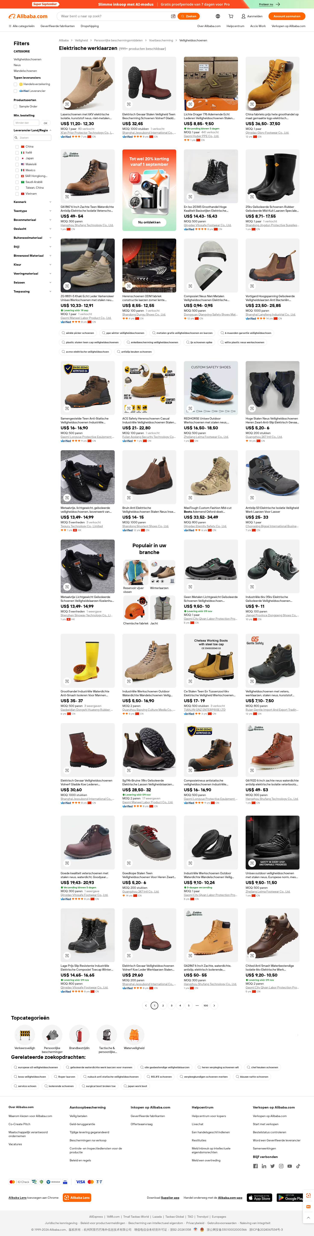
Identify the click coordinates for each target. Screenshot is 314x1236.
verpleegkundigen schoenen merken (206, 1076)
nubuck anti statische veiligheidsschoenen (113, 1076)
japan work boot (137, 1086)
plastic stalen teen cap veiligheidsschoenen (92, 342)
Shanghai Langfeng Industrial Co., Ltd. (271, 314)
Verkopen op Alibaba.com (270, 1116)
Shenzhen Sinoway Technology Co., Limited (88, 615)
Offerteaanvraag (142, 1124)
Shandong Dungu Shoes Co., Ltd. (144, 314)
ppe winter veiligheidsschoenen (125, 332)
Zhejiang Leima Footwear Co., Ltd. (206, 437)
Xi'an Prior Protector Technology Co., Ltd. (88, 132)
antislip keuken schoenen (136, 351)
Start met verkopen (266, 1124)
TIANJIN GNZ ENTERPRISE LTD (205, 709)
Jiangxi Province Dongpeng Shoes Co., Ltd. (273, 615)
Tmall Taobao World (136, 1216)
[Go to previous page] (146, 1005)
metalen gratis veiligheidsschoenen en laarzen (185, 332)
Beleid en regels (80, 1160)
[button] (173, 16)
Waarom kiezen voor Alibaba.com (30, 1116)
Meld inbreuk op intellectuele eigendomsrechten (211, 1150)
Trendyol (202, 1216)
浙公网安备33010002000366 (227, 1229)
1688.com (113, 1216)
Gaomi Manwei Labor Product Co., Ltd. (86, 318)
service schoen (27, 1086)
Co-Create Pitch (19, 1124)
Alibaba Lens (17, 1197)
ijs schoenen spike (201, 342)
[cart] (232, 17)
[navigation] (32, 523)
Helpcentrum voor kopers (209, 1116)
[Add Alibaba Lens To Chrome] (77, 1197)
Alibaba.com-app (230, 1197)
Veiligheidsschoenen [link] (193, 40)
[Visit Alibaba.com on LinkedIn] (264, 1166)
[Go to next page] (214, 1005)
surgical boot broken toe (101, 1086)
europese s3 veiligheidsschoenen (38, 1067)
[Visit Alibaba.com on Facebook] (255, 1166)
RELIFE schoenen (161, 1076)
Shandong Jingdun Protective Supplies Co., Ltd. (273, 225)
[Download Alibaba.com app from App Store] (259, 1197)
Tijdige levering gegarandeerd (89, 1132)
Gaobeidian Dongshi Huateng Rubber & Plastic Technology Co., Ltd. (88, 709)
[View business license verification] (196, 1229)
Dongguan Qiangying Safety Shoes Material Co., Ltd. (211, 314)
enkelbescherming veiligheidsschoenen (154, 342)
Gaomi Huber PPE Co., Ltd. (201, 136)
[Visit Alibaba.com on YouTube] (289, 1166)
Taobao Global (174, 1216)
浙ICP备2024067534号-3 (266, 1229)
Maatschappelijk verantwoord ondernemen (28, 1134)
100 (206, 1005)
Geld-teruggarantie (82, 1124)
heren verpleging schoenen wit (220, 1067)
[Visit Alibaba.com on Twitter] (272, 1166)
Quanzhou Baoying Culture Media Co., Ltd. (149, 709)
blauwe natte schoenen (254, 1076)
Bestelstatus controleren (269, 1132)
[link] (308, 1195)
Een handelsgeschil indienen (211, 1132)
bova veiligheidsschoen (32, 1076)
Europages (219, 1216)
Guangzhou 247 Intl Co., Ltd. (264, 437)
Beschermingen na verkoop (88, 1140)
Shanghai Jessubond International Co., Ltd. (149, 132)
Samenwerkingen (264, 1148)
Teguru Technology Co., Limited (82, 526)
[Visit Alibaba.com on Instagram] (281, 1166)
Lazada (157, 1216)
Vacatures (15, 1144)
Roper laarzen (66, 1076)
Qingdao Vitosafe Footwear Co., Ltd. (207, 225)
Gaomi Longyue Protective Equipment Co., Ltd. (88, 437)
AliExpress (96, 1216)
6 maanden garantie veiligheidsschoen (248, 332)
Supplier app (170, 1197)
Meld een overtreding (206, 1160)
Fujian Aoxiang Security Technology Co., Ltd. (149, 437)
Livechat (197, 1124)
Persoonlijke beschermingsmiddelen (118, 40)
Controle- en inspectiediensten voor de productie (96, 1150)
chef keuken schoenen (264, 1067)
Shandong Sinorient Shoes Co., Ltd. (145, 526)
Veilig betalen (78, 1116)
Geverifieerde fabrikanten (148, 1116)
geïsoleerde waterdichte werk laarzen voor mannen (101, 1067)
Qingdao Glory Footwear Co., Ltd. (267, 132)
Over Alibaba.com (21, 1107)
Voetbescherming (161, 40)
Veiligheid (81, 40)
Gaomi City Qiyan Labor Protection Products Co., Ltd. (211, 618)
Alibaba (64, 40)
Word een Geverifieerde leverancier (277, 1140)
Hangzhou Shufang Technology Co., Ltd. (87, 225)
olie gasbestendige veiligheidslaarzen (167, 1067)
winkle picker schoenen (80, 332)
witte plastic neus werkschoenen (244, 342)
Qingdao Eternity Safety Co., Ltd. (205, 526)
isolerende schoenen (61, 1086)
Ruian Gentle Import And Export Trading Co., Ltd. (273, 709)
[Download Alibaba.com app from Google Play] (291, 1197)
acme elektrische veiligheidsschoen (87, 351)
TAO (190, 1216)
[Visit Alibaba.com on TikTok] (298, 1166)
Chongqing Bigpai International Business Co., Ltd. (273, 526)
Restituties (199, 1140)
